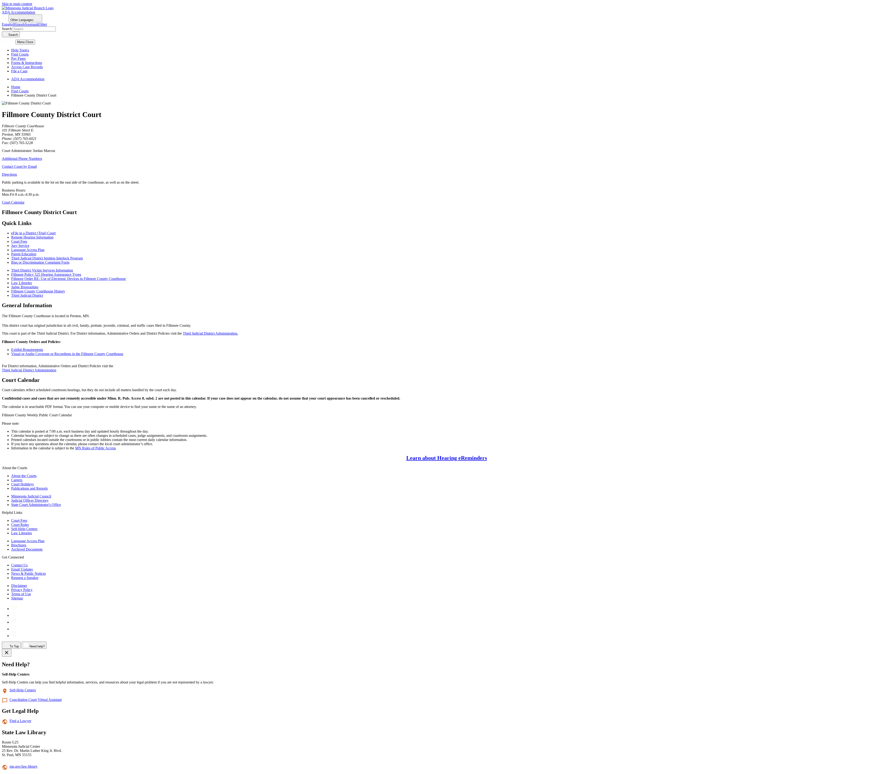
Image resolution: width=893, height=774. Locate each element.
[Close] (6, 653)
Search (7, 29)
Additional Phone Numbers (22, 159)
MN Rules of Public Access (95, 448)
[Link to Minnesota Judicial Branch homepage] (27, 8)
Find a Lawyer (20, 721)
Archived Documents (27, 549)
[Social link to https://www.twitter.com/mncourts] (14, 615)
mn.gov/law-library (24, 766)
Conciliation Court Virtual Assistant (36, 700)
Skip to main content (17, 4)
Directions (9, 174)
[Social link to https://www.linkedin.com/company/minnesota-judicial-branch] (14, 636)
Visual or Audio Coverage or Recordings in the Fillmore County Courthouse (67, 354)
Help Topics (20, 50)
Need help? (37, 646)
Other (43, 24)
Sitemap (17, 598)
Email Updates (22, 569)
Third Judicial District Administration (29, 370)
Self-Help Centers (24, 529)
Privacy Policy (22, 590)
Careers (16, 480)
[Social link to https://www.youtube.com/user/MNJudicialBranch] (14, 622)
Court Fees (19, 520)
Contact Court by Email (19, 166)
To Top (14, 646)
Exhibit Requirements (27, 350)
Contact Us (19, 565)
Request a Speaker (24, 578)
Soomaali (32, 24)
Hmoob (19, 24)
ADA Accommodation (18, 12)
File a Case (19, 71)
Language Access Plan (27, 541)
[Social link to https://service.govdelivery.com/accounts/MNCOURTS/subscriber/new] (14, 629)
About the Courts (24, 476)
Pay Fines (18, 59)
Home (15, 87)
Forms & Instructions (26, 63)
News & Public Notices (28, 573)
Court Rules (20, 525)
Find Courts (20, 54)
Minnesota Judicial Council (31, 496)
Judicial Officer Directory (30, 500)
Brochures (18, 545)
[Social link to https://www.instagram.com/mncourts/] (14, 609)
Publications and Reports (29, 488)
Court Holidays (22, 484)
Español (8, 24)
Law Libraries (21, 533)
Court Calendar (13, 202)
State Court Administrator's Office (36, 505)
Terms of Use (21, 594)
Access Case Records (27, 67)
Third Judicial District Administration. (210, 333)
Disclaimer (19, 586)
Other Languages (22, 20)
